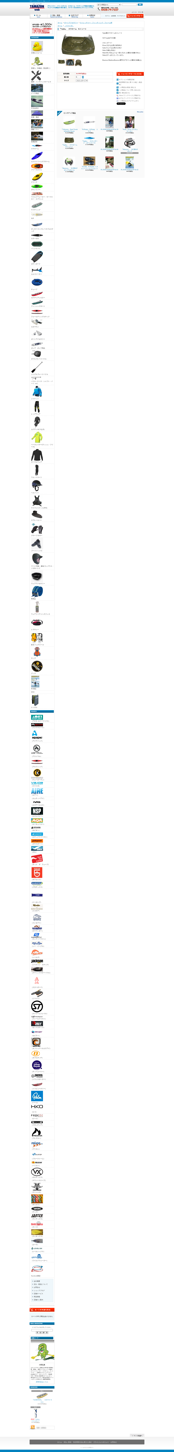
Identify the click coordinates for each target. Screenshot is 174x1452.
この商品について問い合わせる (130, 90)
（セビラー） (35, 1035)
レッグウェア (35, 414)
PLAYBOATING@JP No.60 (109, 149)
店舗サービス (38, 1293)
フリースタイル (36, 170)
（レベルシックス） (38, 1251)
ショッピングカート (135, 16)
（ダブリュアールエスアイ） (41, 1048)
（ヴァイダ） (35, 786)
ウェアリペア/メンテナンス (40, 614)
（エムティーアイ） (38, 798)
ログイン (107, 15)
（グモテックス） (37, 887)
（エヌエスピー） (37, 816)
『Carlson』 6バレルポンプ (37, 1420)
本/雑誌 (33, 689)
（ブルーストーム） (38, 1158)
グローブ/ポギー (36, 535)
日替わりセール (36, 53)
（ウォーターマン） (38, 780)
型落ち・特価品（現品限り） (41, 68)
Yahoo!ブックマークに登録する (130, 95)
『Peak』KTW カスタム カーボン (130, 130)
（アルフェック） (37, 767)
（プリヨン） (35, 1149)
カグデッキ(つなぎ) (37, 429)
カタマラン (35, 327)
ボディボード (35, 264)
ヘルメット (35, 493)
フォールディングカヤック (40, 316)
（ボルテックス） (37, 1177)
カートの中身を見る (42, 1310)
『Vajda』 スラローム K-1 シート (70, 146)
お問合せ (92, 15)
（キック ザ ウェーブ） (40, 864)
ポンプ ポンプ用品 (38, 348)
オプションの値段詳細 (126, 79)
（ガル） (34, 852)
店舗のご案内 (38, 1300)
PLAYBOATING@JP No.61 (109, 170)
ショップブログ (74, 15)
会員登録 (113, 15)
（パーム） (35, 1102)
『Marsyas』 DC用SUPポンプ (129, 150)
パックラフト (35, 248)
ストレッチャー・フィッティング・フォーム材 (96, 23)
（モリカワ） (35, 1204)
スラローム (35, 149)
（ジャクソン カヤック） (40, 965)
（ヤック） (35, 1212)
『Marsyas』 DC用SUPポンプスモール (69, 169)
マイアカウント (121, 15)
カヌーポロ (35, 238)
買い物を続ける (124, 93)
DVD (32, 692)
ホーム (38, 15)
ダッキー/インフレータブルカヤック (42, 230)
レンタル (34, 707)
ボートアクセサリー (38, 339)
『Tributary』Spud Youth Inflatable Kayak (69, 130)
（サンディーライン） (39, 939)
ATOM (44, 1428)
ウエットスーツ (36, 477)
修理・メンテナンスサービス (41, 82)
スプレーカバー (36, 520)
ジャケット (35, 399)
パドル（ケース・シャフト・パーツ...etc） (42, 382)
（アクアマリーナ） (38, 727)
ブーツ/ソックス (36, 551)
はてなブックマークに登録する (130, 98)
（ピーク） (35, 1118)
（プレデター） (36, 1138)
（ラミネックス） (37, 1236)
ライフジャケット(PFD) (39, 508)
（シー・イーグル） (38, 946)
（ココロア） (35, 911)
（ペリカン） (35, 1165)
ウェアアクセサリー (38, 583)
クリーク (34, 182)
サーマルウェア (36, 462)
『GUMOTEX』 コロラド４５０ (42, 1401)
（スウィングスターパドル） (41, 973)
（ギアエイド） (36, 879)
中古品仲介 (35, 108)
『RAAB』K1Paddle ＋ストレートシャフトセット (89, 167)
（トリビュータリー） (39, 1089)
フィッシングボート (38, 306)
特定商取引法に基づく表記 (82, 1442)
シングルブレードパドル (39, 374)
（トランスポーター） (39, 1079)
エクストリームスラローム (40, 161)
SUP (32, 218)
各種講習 (34, 142)
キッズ (33, 658)
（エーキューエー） (38, 824)
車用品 (33, 599)
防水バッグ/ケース (37, 645)
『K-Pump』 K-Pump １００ (89, 130)
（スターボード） (37, 987)
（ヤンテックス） (37, 1219)
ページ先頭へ (137, 1435)
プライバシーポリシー (101, 1442)
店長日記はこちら (42, 1382)
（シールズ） (35, 957)
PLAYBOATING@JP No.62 (129, 170)
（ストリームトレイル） (39, 1013)
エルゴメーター (36, 274)
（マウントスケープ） (39, 1180)
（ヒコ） (34, 1112)
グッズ (33, 673)
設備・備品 (35, 117)
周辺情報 (37, 1297)
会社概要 (37, 1281)
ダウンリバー (35, 189)
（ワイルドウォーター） (39, 1260)
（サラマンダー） (37, 931)
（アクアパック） (37, 741)
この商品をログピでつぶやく (129, 101)
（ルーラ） (35, 1244)
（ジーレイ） (35, 998)
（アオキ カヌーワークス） (40, 721)
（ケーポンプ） (36, 902)
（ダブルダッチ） (37, 1058)
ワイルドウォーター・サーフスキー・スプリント (42, 198)
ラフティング (35, 210)
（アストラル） (36, 756)
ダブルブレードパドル (39, 359)
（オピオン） (35, 830)
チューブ (34, 289)
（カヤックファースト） (39, 837)
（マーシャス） (36, 1192)
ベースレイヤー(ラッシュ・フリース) (42, 446)
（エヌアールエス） (38, 805)
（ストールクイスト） (39, 1019)
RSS (38, 1428)
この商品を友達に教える (127, 87)
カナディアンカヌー (38, 298)
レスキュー (35, 629)
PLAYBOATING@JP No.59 (109, 129)
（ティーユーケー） (38, 1071)
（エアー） (35, 795)
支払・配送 (67, 1442)
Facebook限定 (35, 1276)
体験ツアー (35, 129)
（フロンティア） (37, 1125)
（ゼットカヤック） (38, 1027)
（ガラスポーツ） (37, 844)
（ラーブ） (35, 1227)
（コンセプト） (36, 923)
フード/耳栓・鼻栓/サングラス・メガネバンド (42, 567)
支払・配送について (56, 15)
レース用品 (35, 93)
